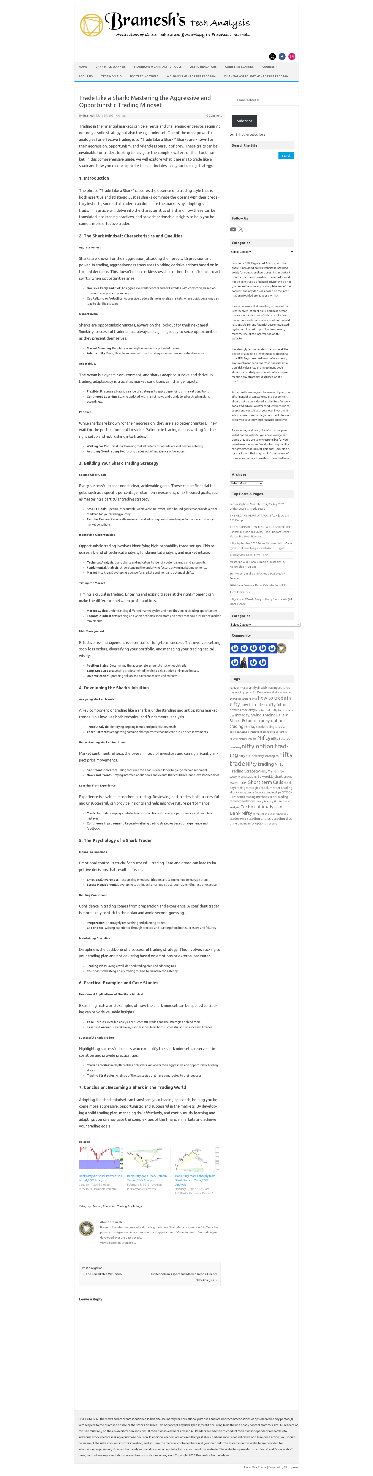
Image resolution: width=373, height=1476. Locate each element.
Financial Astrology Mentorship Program (256, 76)
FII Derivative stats (266, 692)
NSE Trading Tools (144, 76)
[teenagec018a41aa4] (244, 648)
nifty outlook (248, 756)
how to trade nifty (242, 710)
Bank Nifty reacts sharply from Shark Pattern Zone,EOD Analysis (195, 1180)
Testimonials (111, 76)
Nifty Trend (268, 771)
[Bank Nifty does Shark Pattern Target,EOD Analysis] (149, 1159)
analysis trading (239, 687)
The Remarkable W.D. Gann (102, 1274)
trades (234, 818)
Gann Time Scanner (239, 66)
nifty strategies (268, 756)
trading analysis (261, 818)
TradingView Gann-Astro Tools (158, 66)
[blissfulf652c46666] (235, 648)
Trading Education (103, 1206)
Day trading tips (239, 692)
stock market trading (276, 788)
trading (244, 819)
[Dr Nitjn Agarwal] (235, 663)
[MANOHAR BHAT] (253, 663)
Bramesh (89, 115)
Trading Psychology (129, 1206)
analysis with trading (263, 687)
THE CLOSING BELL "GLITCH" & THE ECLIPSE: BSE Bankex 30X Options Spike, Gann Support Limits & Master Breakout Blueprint (261, 532)
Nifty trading (260, 764)
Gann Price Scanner (110, 66)
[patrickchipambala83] (244, 663)
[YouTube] (233, 229)
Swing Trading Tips (267, 801)
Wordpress (291, 1467)
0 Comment (214, 115)
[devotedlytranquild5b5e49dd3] (253, 648)
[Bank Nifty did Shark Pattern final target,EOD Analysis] (101, 1159)
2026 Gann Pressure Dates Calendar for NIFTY (258, 585)
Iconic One (250, 1467)
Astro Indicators (203, 66)
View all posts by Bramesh (118, 1242)
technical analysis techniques (270, 813)
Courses (268, 66)
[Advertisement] (262, 187)
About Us (86, 76)
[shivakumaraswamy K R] (263, 648)
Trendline (272, 823)
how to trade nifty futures (271, 710)
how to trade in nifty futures (264, 704)
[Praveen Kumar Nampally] (272, 648)
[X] (240, 229)
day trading (284, 688)
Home (83, 66)
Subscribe (244, 121)
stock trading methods (253, 797)
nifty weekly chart (268, 776)
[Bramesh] (281, 648)
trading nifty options (252, 823)
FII (251, 692)
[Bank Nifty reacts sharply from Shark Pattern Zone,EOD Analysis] (197, 1159)
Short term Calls (265, 782)
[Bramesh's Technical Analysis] (165, 37)
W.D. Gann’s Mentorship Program (191, 76)
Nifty (263, 737)
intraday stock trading (259, 727)
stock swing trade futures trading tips (255, 792)
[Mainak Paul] (263, 663)
